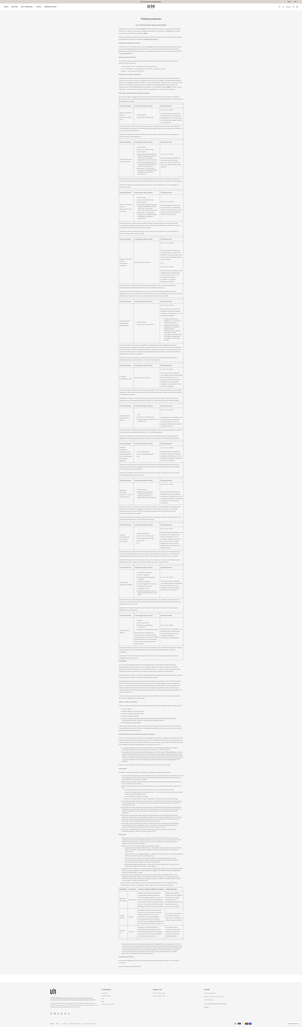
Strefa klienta (106, 990)
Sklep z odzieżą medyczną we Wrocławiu (215, 1003)
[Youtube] (58, 1013)
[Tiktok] (65, 1013)
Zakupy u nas (157, 990)
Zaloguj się (288, 6)
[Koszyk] (297, 7)
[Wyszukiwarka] (279, 7)
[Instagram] (51, 1013)
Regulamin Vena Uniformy (151, 39)
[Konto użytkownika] (283, 7)
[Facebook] (54, 1013)
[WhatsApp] (68, 1013)
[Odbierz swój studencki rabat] (151, 2)
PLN (295, 1)
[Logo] (151, 7)
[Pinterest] (61, 1013)
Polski (289, 1)
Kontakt (206, 1007)
